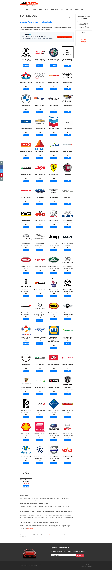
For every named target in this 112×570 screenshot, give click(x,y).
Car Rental (83, 39)
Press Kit (36, 565)
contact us (35, 507)
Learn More (26, 65)
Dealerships (83, 41)
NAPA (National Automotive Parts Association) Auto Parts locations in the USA (53, 340)
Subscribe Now (80, 555)
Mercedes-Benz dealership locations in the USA (39, 314)
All (83, 36)
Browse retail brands (64, 37)
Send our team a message (37, 518)
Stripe (33, 526)
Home (69, 17)
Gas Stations (84, 42)
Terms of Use (23, 565)
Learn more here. (30, 528)
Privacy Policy (30, 565)
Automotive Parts (84, 38)
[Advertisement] (68, 4)
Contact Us (83, 566)
